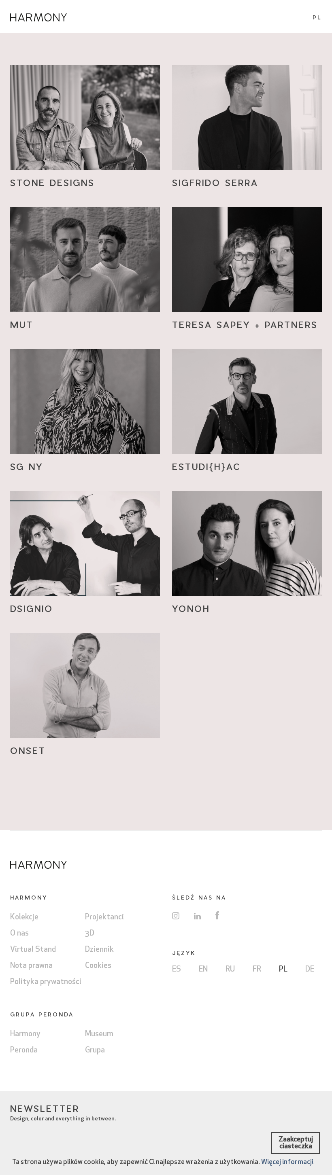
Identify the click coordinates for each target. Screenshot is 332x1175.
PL (283, 970)
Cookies (98, 966)
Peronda (24, 1050)
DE (309, 970)
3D (89, 934)
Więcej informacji (287, 1162)
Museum (99, 1034)
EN (203, 970)
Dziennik (99, 950)
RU (230, 970)
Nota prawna (31, 966)
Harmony (25, 1034)
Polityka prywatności (45, 982)
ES (176, 970)
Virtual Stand (33, 950)
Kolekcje (24, 917)
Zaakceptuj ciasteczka (296, 1143)
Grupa (95, 1050)
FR (257, 970)
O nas (19, 934)
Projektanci (104, 917)
